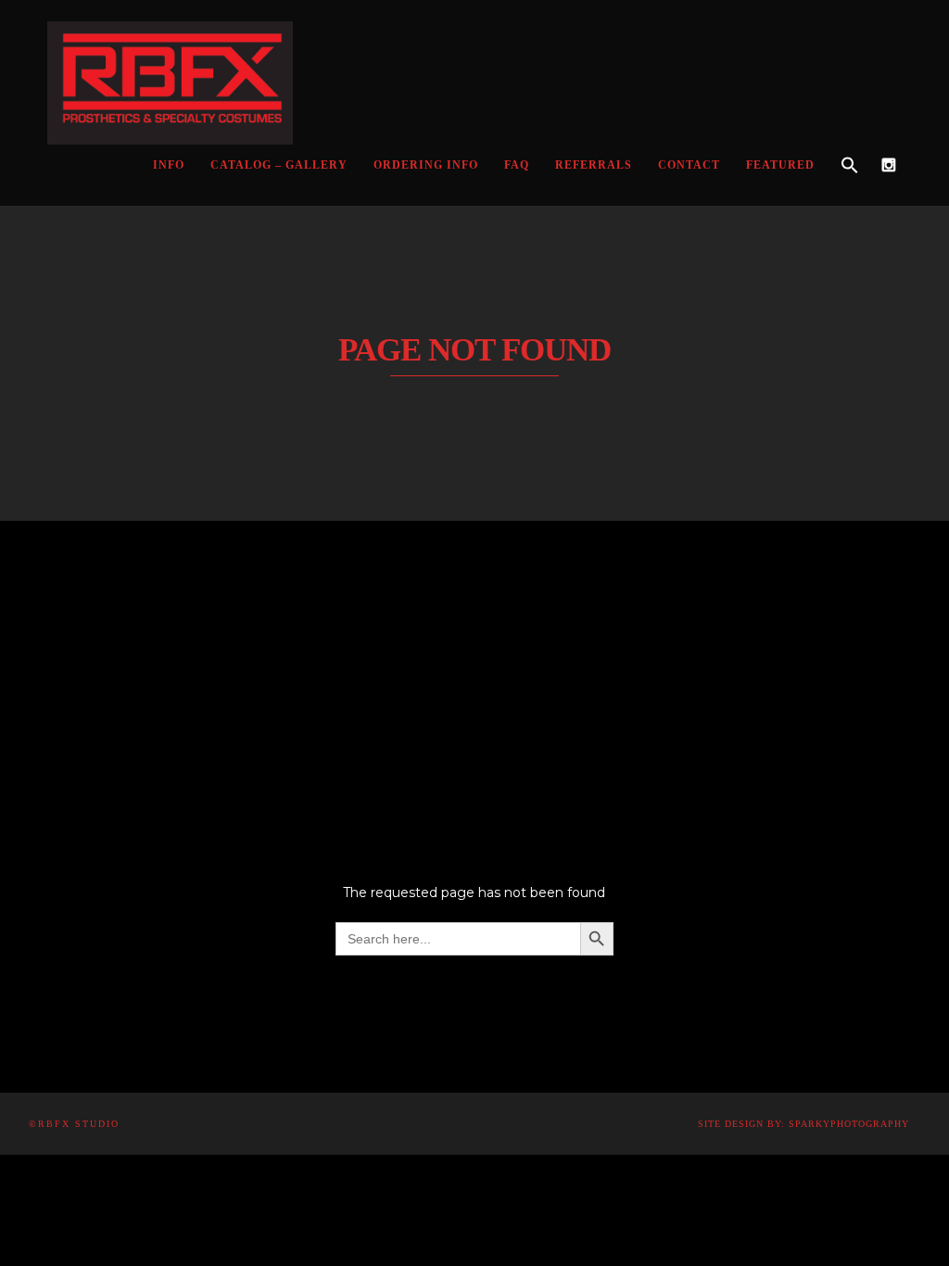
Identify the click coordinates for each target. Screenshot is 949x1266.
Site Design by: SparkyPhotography (803, 1124)
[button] (850, 166)
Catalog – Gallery (279, 164)
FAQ (516, 164)
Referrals (593, 164)
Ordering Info (425, 164)
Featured (780, 164)
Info (168, 164)
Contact (689, 164)
